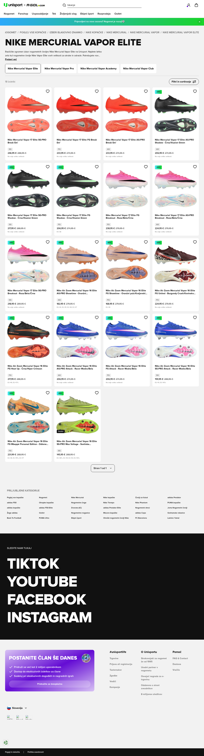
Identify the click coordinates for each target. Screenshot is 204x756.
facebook (46, 600)
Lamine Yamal (173, 518)
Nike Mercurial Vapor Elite (181, 32)
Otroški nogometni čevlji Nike (116, 518)
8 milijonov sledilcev (151, 694)
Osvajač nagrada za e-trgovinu (152, 678)
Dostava (177, 664)
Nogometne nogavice (80, 513)
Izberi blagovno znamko (66, 32)
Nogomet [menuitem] (9, 13)
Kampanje (115, 687)
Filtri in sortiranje (181, 81)
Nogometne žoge (78, 503)
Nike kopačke (94, 32)
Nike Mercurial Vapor (144, 32)
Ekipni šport (76, 518)
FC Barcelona (141, 518)
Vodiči (113, 681)
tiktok (33, 564)
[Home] (24, 5)
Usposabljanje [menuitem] (40, 13)
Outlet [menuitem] (117, 13)
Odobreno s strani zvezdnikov (150, 687)
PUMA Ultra (44, 518)
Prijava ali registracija (121, 664)
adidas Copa (140, 513)
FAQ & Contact (180, 658)
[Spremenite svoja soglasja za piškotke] (6, 742)
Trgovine (114, 658)
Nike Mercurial (116, 32)
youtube (42, 582)
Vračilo (176, 670)
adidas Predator (174, 498)
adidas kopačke (13, 508)
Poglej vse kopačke (33, 32)
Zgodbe (113, 676)
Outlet (41, 513)
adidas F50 (11, 503)
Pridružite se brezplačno (49, 684)
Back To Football (14, 518)
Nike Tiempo (108, 503)
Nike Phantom (141, 503)
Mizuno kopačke (110, 513)
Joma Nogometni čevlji (177, 508)
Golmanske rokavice (176, 513)
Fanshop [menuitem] (23, 13)
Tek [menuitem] (54, 13)
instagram (49, 618)
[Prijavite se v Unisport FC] (189, 5)
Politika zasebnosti (36, 752)
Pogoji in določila (12, 752)
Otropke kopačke (46, 503)
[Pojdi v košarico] (196, 5)
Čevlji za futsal (141, 498)
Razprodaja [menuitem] (104, 13)
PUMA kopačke (174, 503)
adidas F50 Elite (46, 508)
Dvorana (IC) (76, 508)
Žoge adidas (12, 513)
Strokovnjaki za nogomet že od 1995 (154, 660)
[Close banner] (199, 22)
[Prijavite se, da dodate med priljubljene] (47, 91)
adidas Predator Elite (112, 508)
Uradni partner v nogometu (149, 669)
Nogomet (10, 32)
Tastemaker (116, 670)
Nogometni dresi (142, 508)
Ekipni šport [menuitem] (87, 13)
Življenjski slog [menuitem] (68, 13)
